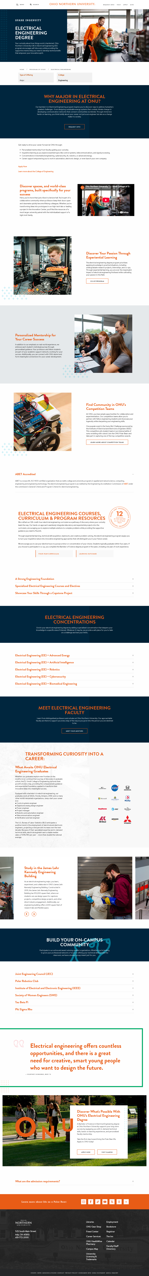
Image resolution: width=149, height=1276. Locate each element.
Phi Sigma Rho (23, 1009)
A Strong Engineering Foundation (34, 579)
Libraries (90, 1221)
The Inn (109, 1236)
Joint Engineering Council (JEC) (34, 974)
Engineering (63, 80)
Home (22, 69)
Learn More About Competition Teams (107, 442)
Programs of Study (37, 69)
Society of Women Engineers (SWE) (36, 995)
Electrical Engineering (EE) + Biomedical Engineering (46, 684)
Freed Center (92, 1231)
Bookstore (111, 1226)
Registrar (110, 1231)
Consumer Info (84, 1273)
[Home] (72, 4)
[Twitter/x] (112, 1201)
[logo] (34, 1223)
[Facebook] (90, 1201)
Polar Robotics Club (26, 981)
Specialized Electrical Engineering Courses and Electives (47, 586)
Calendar (110, 1241)
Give (132, 5)
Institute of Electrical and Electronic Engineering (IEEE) (47, 988)
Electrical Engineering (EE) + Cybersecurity (40, 676)
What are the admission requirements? (37, 1181)
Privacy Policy (71, 1273)
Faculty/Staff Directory (112, 1247)
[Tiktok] (97, 1201)
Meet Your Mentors (74, 731)
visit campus (107, 1152)
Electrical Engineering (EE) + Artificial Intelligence (44, 662)
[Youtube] (104, 1201)
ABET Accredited (25, 474)
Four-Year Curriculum (49, 554)
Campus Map (92, 1248)
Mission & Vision (49, 1273)
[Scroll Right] (34, 914)
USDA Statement (98, 1273)
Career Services (93, 1236)
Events (33, 1273)
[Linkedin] (126, 1201)
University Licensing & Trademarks (91, 1256)
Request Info (108, 5)
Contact (60, 1273)
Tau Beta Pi (21, 1002)
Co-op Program (97, 281)
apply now (86, 1152)
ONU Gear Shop (93, 1226)
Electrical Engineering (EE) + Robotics (37, 669)
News (39, 1273)
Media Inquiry (112, 1273)
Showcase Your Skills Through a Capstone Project (43, 593)
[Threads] (119, 1201)
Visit (119, 5)
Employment (112, 1221)
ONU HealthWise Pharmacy (94, 1242)
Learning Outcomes (88, 554)
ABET (126, 484)
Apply (125, 5)
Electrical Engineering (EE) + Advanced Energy (42, 655)
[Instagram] (83, 1201)
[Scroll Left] (26, 914)
